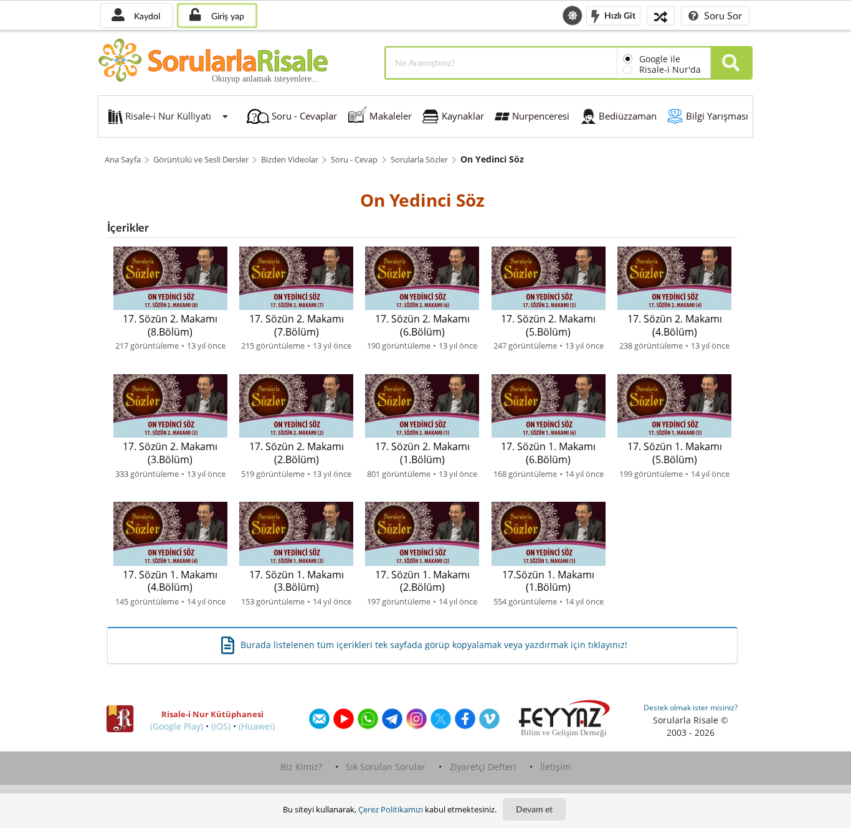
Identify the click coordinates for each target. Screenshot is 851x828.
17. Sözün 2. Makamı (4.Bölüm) (674, 325)
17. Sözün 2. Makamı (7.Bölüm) (296, 325)
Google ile (659, 59)
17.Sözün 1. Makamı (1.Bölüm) (548, 581)
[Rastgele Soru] (661, 15)
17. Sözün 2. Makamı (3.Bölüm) (170, 453)
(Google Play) (176, 726)
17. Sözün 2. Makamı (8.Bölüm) (170, 325)
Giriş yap (226, 16)
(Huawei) (257, 726)
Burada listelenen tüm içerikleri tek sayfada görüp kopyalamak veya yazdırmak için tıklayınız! (433, 645)
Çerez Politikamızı (390, 809)
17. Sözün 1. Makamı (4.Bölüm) (170, 581)
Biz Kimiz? (301, 767)
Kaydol (145, 16)
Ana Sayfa (123, 159)
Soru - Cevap (354, 159)
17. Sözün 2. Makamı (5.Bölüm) (548, 325)
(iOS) (221, 726)
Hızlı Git (618, 14)
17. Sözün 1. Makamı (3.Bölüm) (296, 581)
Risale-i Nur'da (670, 69)
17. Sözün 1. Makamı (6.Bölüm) (548, 453)
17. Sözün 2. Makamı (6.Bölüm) (422, 325)
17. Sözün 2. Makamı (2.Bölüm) (296, 453)
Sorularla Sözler (419, 159)
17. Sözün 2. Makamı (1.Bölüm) (422, 453)
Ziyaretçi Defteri (483, 767)
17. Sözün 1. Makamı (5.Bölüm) (674, 453)
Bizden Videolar (289, 159)
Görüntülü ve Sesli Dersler (201, 159)
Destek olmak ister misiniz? (691, 707)
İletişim (555, 767)
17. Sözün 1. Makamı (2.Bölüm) (422, 581)
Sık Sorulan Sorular (386, 767)
